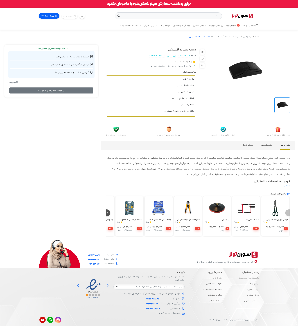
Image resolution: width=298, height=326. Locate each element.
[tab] (285, 145)
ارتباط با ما (165, 25)
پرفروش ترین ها (216, 25)
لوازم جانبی (248, 36)
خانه (257, 36)
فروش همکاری (199, 25)
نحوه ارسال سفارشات (212, 289)
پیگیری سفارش (150, 25)
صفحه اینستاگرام (251, 300)
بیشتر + (286, 185)
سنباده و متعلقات (233, 36)
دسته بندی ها (249, 25)
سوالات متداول (215, 300)
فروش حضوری (253, 289)
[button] (108, 212)
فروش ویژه (231, 25)
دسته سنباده (217, 36)
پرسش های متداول (181, 25)
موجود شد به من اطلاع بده (50, 90)
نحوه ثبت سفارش (214, 283)
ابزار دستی (171, 55)
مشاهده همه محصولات (130, 25)
